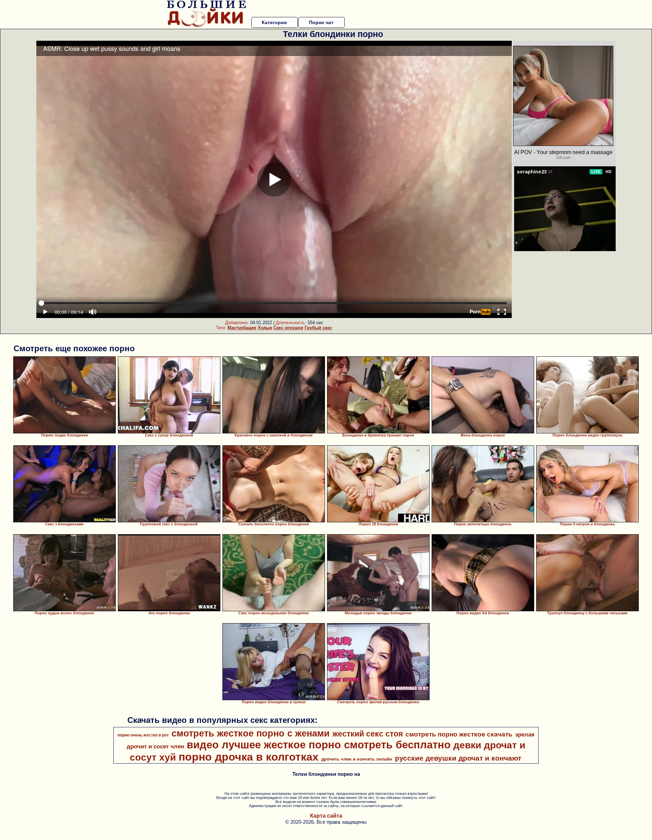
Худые (265, 327)
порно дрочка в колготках (249, 757)
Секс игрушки (288, 327)
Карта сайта (326, 816)
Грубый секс (318, 327)
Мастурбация (242, 327)
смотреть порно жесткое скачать (458, 734)
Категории (274, 22)
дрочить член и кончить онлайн (356, 759)
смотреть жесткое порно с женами (250, 733)
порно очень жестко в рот (143, 735)
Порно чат (321, 22)
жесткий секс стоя (367, 733)
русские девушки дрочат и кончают (458, 758)
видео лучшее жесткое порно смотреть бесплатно (319, 744)
